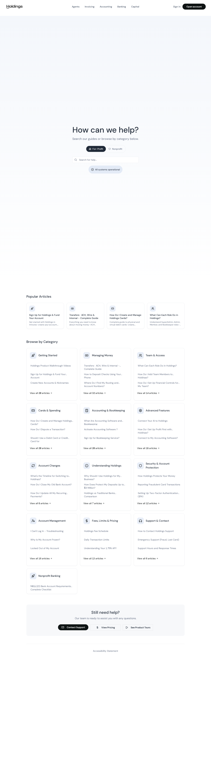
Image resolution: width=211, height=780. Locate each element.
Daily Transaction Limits (96, 539)
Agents (75, 6)
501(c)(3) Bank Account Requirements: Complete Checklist (51, 587)
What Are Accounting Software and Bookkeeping (103, 422)
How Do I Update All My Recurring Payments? (48, 494)
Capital (135, 6)
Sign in (177, 6)
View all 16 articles (40, 558)
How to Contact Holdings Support (156, 531)
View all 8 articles (39, 503)
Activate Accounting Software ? (101, 429)
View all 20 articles (40, 393)
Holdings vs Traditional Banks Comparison (99, 494)
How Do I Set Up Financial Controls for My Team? (158, 384)
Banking (121, 6)
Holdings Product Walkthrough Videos (50, 365)
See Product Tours (140, 627)
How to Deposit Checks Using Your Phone (102, 376)
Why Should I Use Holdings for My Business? (102, 477)
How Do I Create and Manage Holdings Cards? (51, 422)
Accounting (106, 6)
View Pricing (108, 627)
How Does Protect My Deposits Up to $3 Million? (104, 486)
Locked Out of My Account (44, 548)
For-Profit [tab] (97, 148)
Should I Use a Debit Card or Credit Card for (49, 439)
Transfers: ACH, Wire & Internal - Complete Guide (102, 367)
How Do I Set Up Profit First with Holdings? (155, 431)
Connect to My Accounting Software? (158, 437)
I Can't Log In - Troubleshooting (46, 531)
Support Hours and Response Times (157, 548)
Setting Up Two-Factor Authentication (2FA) (158, 494)
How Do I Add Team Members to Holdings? (155, 376)
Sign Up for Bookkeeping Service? (101, 437)
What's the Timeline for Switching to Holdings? (49, 477)
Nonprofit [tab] (117, 148)
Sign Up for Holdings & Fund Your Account (48, 376)
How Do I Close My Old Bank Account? (51, 484)
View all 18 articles (147, 448)
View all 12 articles (147, 503)
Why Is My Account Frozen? (45, 539)
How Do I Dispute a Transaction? (47, 429)
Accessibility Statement (105, 650)
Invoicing (89, 6)
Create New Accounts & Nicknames (49, 382)
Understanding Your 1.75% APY (100, 548)
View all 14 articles (147, 393)
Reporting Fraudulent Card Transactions (159, 484)
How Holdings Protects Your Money (156, 475)
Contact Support (76, 627)
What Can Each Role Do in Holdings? (157, 365)
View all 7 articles (92, 503)
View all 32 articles (93, 393)
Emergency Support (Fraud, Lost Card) (158, 539)
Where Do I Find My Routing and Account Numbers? (101, 384)
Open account (194, 6)
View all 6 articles (146, 558)
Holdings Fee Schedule (96, 531)
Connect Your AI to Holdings (152, 420)
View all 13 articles (93, 558)
